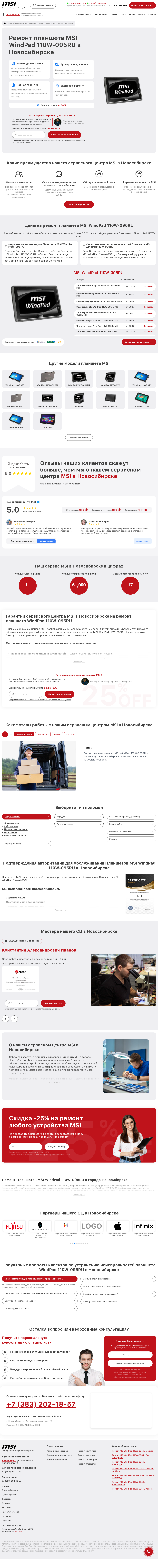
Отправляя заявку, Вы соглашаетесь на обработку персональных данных (40, 700)
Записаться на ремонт (59, 694)
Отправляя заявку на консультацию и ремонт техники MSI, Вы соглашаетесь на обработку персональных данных (130, 1373)
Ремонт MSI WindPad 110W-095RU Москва (132, 1451)
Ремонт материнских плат (60, 1455)
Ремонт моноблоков (57, 1459)
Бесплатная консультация (64, 135)
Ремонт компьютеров (57, 1451)
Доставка (6, 1499)
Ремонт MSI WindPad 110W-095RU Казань (132, 1489)
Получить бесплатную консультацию (130, 1363)
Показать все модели (79, 438)
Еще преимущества (79, 204)
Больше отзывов (142, 541)
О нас (122, 14)
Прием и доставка (24, 734)
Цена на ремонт (101, 14)
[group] (14, 1229)
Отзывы (114, 14)
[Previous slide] (5, 1018)
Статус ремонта (119, 5)
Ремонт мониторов (87, 1459)
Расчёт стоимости (137, 14)
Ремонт (57, 734)
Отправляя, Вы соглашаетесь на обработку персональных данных (33, 1009)
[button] (148, 1212)
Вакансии (6, 1516)
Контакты (6, 1507)
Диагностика (43, 734)
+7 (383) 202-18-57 (97, 3)
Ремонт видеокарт (87, 1455)
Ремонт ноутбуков (87, 1451)
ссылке (18, 1531)
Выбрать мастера (53, 1003)
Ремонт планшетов (87, 1464)
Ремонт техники (45, 5)
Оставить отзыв (46, 541)
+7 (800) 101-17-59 (77, 3)
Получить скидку (56, 1146)
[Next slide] (14, 1018)
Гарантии (152, 14)
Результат (70, 734)
